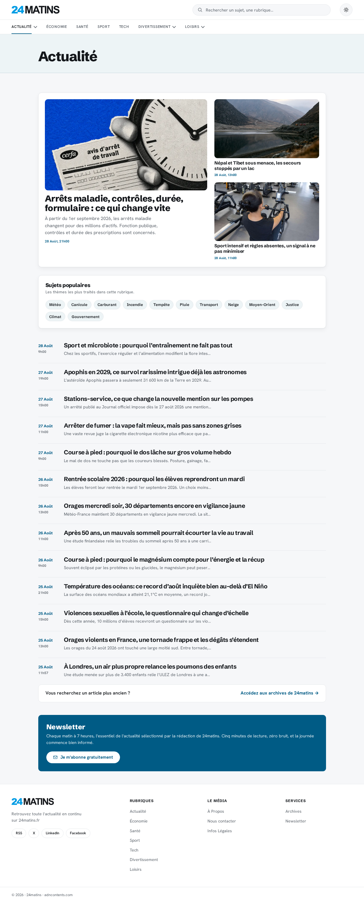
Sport (104, 26)
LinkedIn (52, 833)
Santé (82, 26)
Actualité (22, 26)
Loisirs (192, 26)
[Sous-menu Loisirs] (203, 27)
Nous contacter (221, 821)
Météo (55, 304)
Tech (124, 26)
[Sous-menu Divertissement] (174, 27)
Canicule (79, 304)
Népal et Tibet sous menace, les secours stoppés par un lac (257, 165)
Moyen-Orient (262, 304)
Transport (209, 304)
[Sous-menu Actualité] (35, 27)
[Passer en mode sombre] (346, 9)
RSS (19, 833)
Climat (55, 316)
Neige (233, 304)
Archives (293, 811)
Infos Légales (219, 830)
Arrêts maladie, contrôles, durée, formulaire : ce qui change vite (114, 203)
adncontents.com (58, 894)
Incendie (135, 304)
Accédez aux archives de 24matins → (280, 693)
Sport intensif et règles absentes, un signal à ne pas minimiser (264, 248)
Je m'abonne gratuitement (86, 757)
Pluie (184, 304)
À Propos (215, 811)
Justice (292, 304)
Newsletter (295, 821)
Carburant (107, 304)
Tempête (161, 304)
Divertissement (154, 26)
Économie (56, 26)
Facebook (78, 833)
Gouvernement (86, 316)
